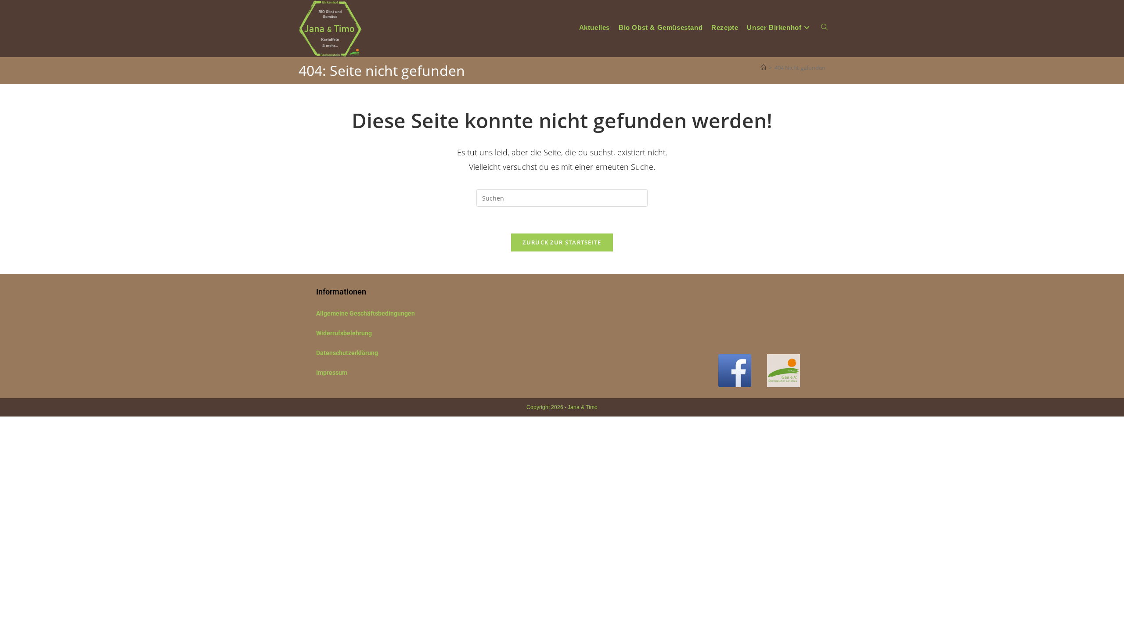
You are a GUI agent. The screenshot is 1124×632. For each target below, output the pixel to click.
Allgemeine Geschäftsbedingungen (365, 313)
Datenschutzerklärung (347, 352)
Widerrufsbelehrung (344, 333)
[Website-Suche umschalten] (824, 27)
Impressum (331, 372)
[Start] (763, 68)
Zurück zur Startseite (561, 242)
